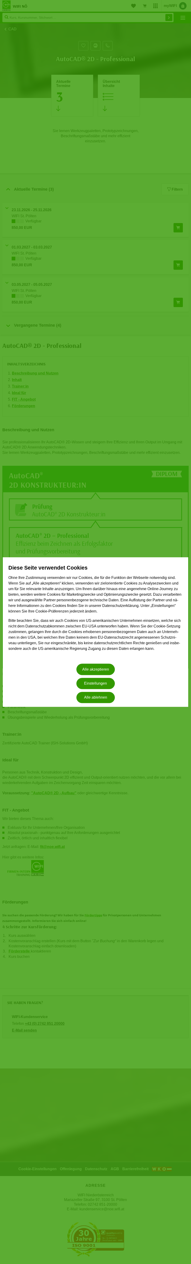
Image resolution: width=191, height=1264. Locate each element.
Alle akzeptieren (95, 669)
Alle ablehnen (95, 698)
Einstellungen (95, 683)
